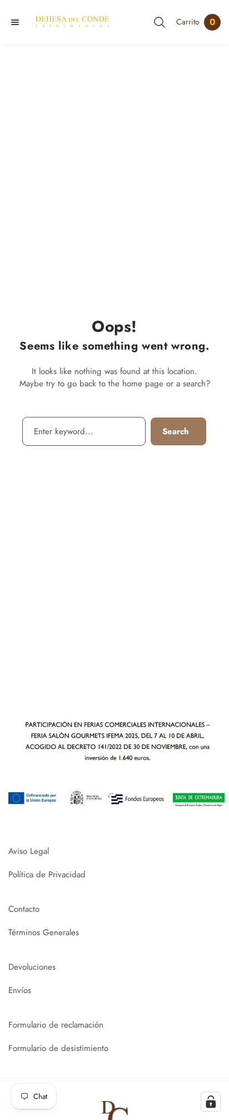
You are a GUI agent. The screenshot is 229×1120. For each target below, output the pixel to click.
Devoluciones (32, 967)
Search (175, 431)
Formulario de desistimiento (58, 1048)
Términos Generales (43, 932)
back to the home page (121, 383)
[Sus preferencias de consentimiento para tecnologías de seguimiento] (210, 1101)
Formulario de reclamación (55, 1025)
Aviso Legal (28, 851)
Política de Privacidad (47, 874)
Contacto (23, 909)
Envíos (19, 990)
